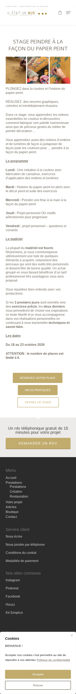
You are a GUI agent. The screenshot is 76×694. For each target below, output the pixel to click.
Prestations (14, 482)
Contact (11, 516)
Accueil (11, 477)
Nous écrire (14, 536)
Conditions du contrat (21, 552)
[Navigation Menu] (68, 13)
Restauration (19, 496)
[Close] (71, 635)
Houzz (10, 604)
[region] (38, 663)
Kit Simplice (14, 612)
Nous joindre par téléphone (25, 544)
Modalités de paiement (22, 561)
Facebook (13, 596)
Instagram (13, 580)
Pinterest (12, 588)
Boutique (12, 512)
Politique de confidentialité (53, 659)
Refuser (38, 685)
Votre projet (14, 502)
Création (16, 491)
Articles (11, 507)
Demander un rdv (38, 443)
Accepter (38, 674)
